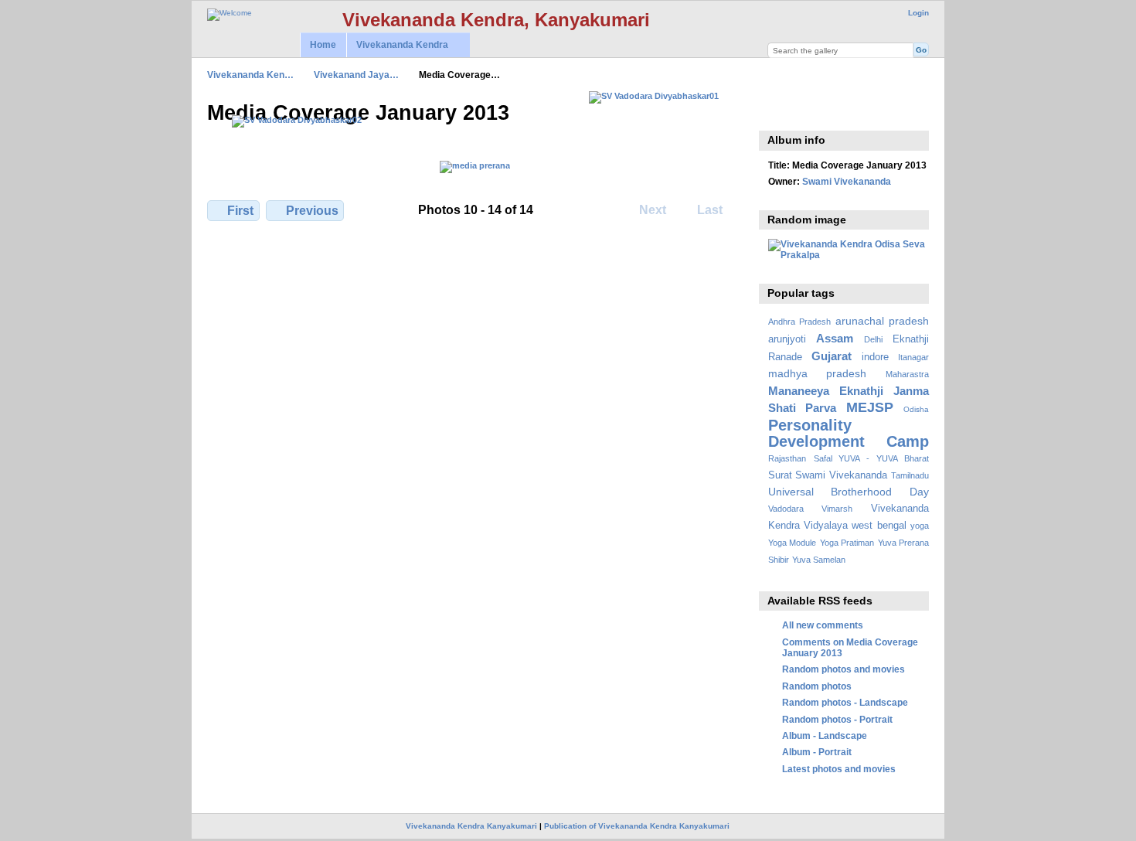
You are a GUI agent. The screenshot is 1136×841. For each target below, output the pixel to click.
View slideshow (776, 111)
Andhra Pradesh (799, 321)
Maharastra (907, 374)
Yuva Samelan (818, 559)
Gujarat (831, 356)
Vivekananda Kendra (397, 45)
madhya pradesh (817, 373)
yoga (919, 525)
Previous (312, 210)
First (240, 210)
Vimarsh (836, 508)
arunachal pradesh (882, 321)
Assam (834, 338)
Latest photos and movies (839, 769)
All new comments (822, 625)
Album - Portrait (817, 752)
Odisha (916, 409)
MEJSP (869, 407)
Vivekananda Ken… (250, 75)
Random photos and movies (843, 669)
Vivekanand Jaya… (356, 75)
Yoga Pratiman (847, 542)
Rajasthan (787, 458)
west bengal (879, 525)
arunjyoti (787, 339)
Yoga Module (792, 542)
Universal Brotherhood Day (848, 491)
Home (323, 44)
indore (875, 357)
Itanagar (913, 357)
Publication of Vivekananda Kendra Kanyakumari (637, 826)
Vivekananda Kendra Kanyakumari (471, 826)
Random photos (817, 686)
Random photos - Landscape (845, 702)
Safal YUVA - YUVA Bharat (871, 458)
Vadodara (786, 508)
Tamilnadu (910, 475)
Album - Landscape (824, 735)
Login (918, 13)
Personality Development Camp (848, 433)
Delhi (873, 339)
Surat (780, 475)
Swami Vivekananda (846, 181)
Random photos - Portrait (837, 719)
